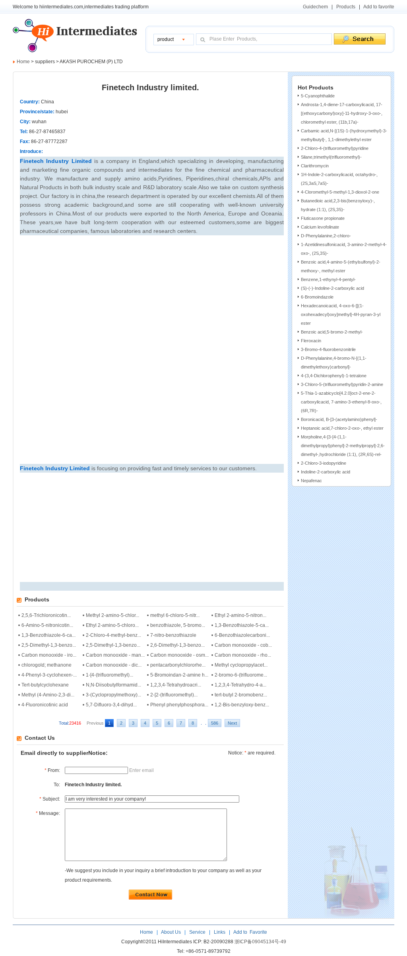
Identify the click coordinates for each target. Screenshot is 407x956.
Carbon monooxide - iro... (48, 655)
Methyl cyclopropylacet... (241, 665)
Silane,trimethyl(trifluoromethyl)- (331, 157)
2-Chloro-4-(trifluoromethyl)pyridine (334, 148)
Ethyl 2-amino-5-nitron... (240, 615)
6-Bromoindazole (317, 297)
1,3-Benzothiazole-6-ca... (48, 635)
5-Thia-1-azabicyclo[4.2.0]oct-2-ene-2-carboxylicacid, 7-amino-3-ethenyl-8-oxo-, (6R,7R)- (341, 402)
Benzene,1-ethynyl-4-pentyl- (328, 279)
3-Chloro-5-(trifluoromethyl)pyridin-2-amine (342, 384)
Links (219, 932)
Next (232, 723)
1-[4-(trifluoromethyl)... (109, 675)
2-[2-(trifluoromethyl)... (174, 695)
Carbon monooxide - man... (115, 655)
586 (214, 723)
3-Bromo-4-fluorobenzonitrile (328, 349)
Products (345, 7)
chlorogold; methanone (46, 665)
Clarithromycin (315, 165)
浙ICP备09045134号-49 (260, 941)
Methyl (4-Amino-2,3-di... (47, 695)
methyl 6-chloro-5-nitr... (175, 615)
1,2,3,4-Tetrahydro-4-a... (240, 685)
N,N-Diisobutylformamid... (113, 685)
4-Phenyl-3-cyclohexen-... (49, 675)
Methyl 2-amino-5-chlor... (112, 615)
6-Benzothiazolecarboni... (242, 635)
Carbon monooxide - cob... (243, 645)
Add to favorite (378, 7)
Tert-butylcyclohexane (45, 685)
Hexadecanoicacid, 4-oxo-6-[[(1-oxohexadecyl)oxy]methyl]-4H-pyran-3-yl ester (340, 314)
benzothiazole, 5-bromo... (177, 625)
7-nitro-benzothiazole (173, 635)
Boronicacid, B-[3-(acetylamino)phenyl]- (339, 419)
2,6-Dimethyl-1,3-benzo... (177, 645)
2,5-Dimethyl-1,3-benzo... (48, 645)
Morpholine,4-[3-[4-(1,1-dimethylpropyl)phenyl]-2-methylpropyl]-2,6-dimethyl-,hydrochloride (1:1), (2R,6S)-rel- (343, 445)
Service (197, 932)
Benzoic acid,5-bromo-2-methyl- (332, 332)
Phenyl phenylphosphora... (179, 705)
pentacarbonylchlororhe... (177, 665)
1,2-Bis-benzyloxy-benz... (242, 705)
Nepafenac (311, 480)
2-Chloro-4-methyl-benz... (113, 635)
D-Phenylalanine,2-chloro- (326, 235)
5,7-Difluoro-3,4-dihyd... (111, 705)
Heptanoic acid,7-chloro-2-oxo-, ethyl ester (342, 428)
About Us (171, 932)
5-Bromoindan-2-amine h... (179, 675)
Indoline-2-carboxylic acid (325, 471)
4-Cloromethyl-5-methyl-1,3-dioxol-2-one (340, 192)
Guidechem (315, 7)
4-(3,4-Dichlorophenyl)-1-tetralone (333, 375)
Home (23, 61)
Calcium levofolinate (320, 227)
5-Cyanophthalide (318, 95)
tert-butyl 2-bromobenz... (241, 695)
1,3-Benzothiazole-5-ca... (242, 625)
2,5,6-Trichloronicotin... (46, 615)
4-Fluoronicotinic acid (44, 705)
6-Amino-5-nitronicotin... (47, 625)
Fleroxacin (311, 340)
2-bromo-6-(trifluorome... (241, 675)
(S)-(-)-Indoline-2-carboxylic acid (332, 288)
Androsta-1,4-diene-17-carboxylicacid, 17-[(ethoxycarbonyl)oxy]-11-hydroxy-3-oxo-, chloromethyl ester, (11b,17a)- (341, 113)
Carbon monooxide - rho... (243, 655)
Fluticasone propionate (323, 218)
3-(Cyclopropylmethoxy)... (113, 695)
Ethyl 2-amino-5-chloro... (112, 625)
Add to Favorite (250, 932)
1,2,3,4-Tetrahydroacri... (175, 685)
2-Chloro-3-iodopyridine (323, 463)
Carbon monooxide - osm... (179, 655)
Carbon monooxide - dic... (113, 665)
